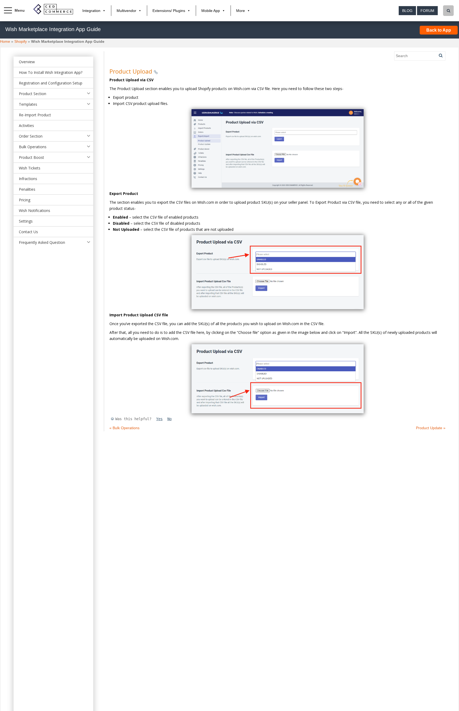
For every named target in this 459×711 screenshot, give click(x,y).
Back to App (438, 30)
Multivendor (126, 10)
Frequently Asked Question (42, 242)
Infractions (28, 178)
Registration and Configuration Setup (50, 83)
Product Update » (430, 428)
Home (5, 41)
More (240, 10)
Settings (26, 221)
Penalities (27, 189)
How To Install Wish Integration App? (50, 72)
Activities (26, 125)
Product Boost (31, 157)
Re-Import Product (35, 114)
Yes (159, 419)
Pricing (24, 199)
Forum (427, 10)
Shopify (20, 41)
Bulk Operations (32, 146)
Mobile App (210, 10)
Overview (27, 61)
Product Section (32, 93)
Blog (407, 10)
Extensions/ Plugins (168, 10)
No (169, 419)
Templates (28, 104)
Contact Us (28, 231)
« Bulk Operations (124, 428)
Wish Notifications (34, 210)
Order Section (30, 136)
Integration (91, 10)
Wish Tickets (29, 168)
